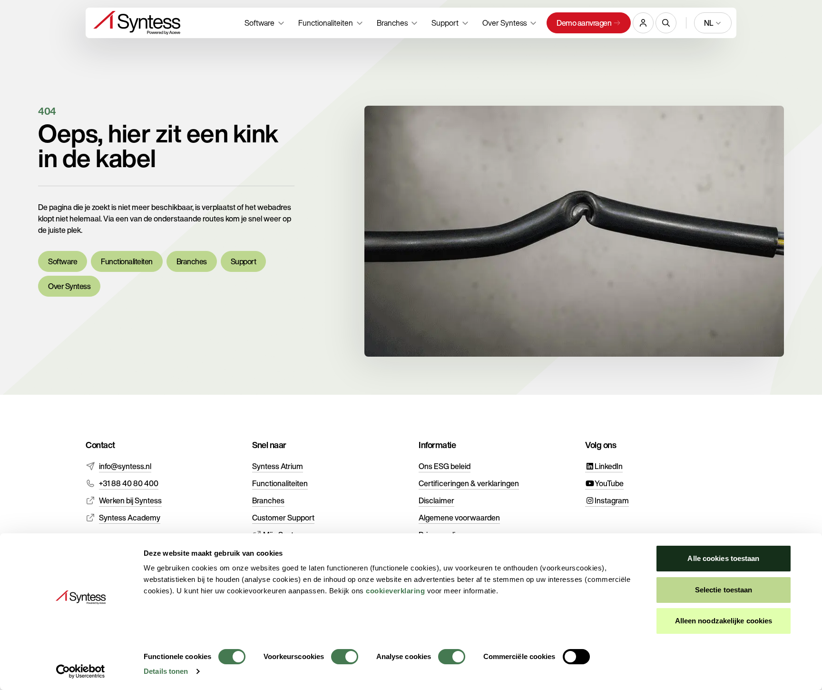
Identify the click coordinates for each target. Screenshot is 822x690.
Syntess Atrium (277, 466)
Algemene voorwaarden (459, 517)
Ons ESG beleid (444, 466)
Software (62, 261)
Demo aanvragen (584, 23)
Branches (191, 261)
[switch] (344, 656)
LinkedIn (609, 466)
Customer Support (283, 517)
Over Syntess (69, 286)
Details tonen (166, 671)
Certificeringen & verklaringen (469, 483)
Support (243, 261)
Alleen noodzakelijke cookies (724, 621)
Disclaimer (436, 500)
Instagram (612, 500)
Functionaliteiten (127, 261)
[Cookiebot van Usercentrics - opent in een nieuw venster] (80, 671)
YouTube (609, 483)
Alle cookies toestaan (723, 558)
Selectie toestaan (724, 590)
